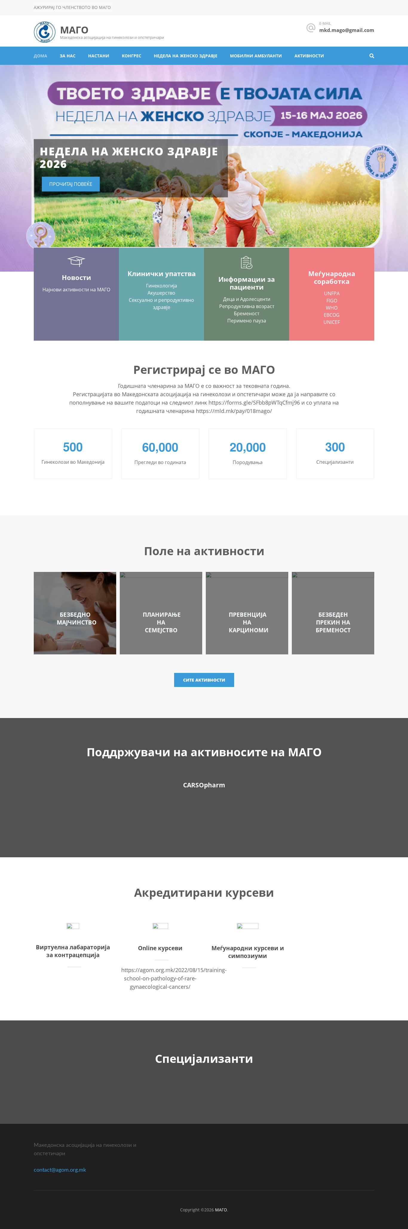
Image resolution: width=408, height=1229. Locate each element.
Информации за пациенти (246, 283)
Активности (309, 56)
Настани (98, 56)
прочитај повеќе (70, 184)
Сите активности (204, 680)
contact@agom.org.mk (60, 1170)
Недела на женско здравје (185, 56)
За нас (68, 56)
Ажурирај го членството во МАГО (72, 7)
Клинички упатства (162, 273)
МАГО (74, 29)
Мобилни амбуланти (256, 56)
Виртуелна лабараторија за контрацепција (73, 951)
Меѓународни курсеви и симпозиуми (247, 952)
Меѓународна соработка (331, 277)
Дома (40, 56)
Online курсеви (160, 948)
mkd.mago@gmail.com (346, 30)
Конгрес (131, 56)
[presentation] (13, 170)
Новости (76, 277)
